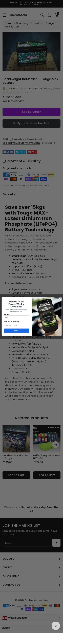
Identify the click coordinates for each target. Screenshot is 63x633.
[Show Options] (27, 325)
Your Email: (7, 314)
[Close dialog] (59, 299)
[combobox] (16, 325)
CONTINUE (16, 330)
